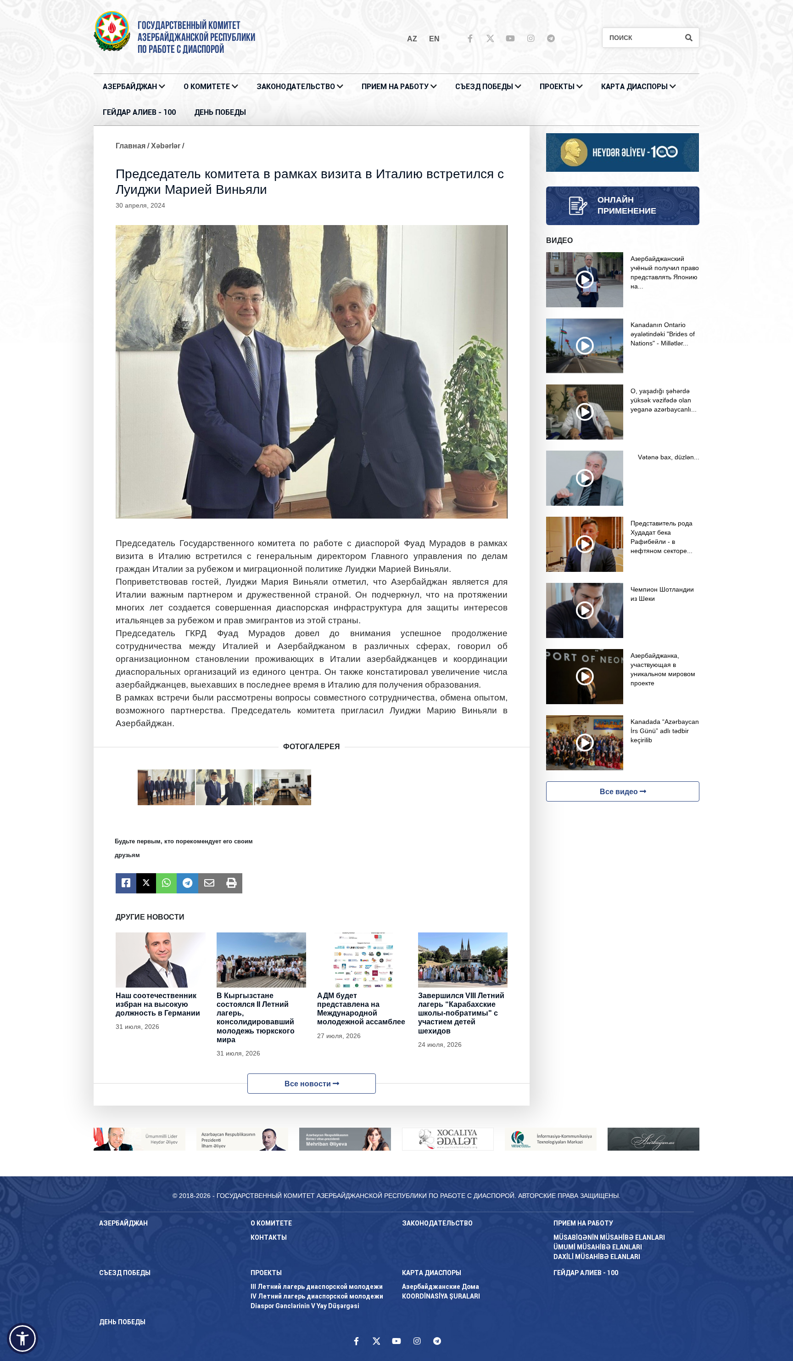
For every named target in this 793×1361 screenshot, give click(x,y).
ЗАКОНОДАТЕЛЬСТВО (296, 86)
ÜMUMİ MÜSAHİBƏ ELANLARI (597, 1247)
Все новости (309, 1084)
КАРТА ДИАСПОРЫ (634, 86)
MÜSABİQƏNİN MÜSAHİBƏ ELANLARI (609, 1237)
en (434, 39)
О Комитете (207, 86)
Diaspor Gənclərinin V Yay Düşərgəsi (305, 1306)
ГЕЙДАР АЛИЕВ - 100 (139, 112)
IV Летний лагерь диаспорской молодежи (317, 1296)
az (412, 39)
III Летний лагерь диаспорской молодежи (317, 1286)
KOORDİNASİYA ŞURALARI (441, 1296)
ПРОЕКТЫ (557, 86)
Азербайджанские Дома (440, 1286)
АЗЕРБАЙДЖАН (130, 86)
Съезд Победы (484, 86)
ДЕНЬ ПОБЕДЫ (220, 112)
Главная (130, 146)
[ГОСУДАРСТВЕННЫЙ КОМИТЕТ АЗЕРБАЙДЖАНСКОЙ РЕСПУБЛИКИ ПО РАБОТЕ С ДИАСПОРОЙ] (112, 30)
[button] (22, 1338)
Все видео (620, 792)
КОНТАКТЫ (269, 1237)
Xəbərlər (165, 146)
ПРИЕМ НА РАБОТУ (395, 86)
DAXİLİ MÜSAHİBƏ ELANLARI (596, 1256)
